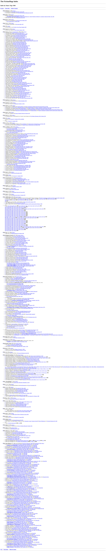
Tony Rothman (23, 123)
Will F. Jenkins (26, 437)
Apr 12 (28, 363)
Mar (23, 205)
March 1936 (22, 312)
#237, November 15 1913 (24, 146)
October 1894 (24, 183)
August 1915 (22, 302)
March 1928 (15, 284)
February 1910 (26, 401)
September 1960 (23, 496)
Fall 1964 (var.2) (16, 459)
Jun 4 (40, 361)
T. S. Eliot (21, 334)
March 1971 (23, 507)
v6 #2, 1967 (17, 517)
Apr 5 (22, 363)
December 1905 (24, 53)
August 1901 (26, 287)
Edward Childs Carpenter (30, 314)
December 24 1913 (20, 170)
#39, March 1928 (15, 283)
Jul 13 (45, 356)
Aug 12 (45, 370)
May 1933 (18, 278)
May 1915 (19, 51)
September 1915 (26, 71)
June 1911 (25, 301)
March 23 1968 (21, 253)
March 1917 (26, 92)
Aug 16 (29, 373)
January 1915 (24, 48)
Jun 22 (34, 356)
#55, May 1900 (21, 388)
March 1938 (47, 107)
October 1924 (25, 425)
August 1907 (18, 11)
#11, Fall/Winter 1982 (16, 531)
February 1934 (26, 305)
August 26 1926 (19, 375)
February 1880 (19, 182)
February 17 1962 (20, 250)
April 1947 (12, 310)
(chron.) (14, 10)
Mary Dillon (31, 366)
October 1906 (20, 405)
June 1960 (17, 248)
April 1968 (24, 457)
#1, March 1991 (13, 21)
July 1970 (18, 505)
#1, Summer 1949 (15, 119)
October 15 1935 (19, 103)
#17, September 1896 (22, 165)
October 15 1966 (19, 270)
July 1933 (24, 311)
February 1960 (18, 484)
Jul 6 (42, 356)
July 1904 (17, 81)
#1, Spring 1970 (19, 195)
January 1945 (21, 434)
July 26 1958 (26, 254)
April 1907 (17, 87)
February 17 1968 (24, 240)
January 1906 (22, 166)
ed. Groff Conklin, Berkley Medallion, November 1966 (21, 264)
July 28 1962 (21, 271)
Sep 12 (44, 357)
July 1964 (26, 530)
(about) (17, 177)
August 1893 (32, 181)
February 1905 (28, 85)
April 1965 (24, 520)
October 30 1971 (24, 269)
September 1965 (22, 444)
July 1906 (22, 33)
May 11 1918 (25, 369)
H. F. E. (24, 245)
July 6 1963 (16, 272)
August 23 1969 (28, 273)
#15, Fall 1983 (15, 511)
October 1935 (26, 293)
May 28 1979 (20, 239)
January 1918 (29, 201)
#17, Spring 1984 (15, 504)
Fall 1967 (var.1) (16, 543)
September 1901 (23, 299)
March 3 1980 (18, 266)
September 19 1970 (21, 243)
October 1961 (17, 454)
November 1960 (28, 456)
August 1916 (24, 38)
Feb (21, 205)
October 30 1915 (33, 359)
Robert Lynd (38, 334)
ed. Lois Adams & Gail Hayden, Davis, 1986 (21, 498)
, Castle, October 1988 (17, 524)
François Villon (12, 395)
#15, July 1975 (17, 437)
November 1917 (21, 46)
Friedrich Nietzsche (33, 291)
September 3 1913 (21, 148)
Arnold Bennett (16, 334)
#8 (12, 423)
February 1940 (30, 203)
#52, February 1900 (33, 396)
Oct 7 (32, 372)
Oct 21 (40, 372)
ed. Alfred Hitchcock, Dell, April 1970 (19, 445)
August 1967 (17, 515)
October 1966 (23, 450)
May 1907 (20, 150)
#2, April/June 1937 (34, 331)
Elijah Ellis (28, 443)
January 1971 (24, 525)
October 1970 (20, 465)
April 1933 (16, 316)
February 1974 (23, 497)
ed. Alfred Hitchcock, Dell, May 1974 (16, 486)
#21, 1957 (15, 439)
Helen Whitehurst (42, 421)
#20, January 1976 (25, 435)
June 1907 (25, 12)
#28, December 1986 (17, 433)
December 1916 (20, 43)
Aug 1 (30, 357)
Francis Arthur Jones (43, 366)
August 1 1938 (17, 186)
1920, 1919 (22, 157)
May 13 (39, 368)
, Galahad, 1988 (17, 512)
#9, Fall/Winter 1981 (16, 460)
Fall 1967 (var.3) (16, 493)
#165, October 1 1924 (21, 346)
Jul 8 (32, 370)
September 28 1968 (21, 274)
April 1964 (20, 509)
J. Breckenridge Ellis (100, 366)
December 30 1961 (23, 249)
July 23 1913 (22, 137)
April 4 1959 (19, 237)
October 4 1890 (25, 410)
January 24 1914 (12, 132)
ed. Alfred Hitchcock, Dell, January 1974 (19, 539)
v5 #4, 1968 (21, 506)
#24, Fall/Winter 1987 (16, 463)
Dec (39, 205)
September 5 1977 (22, 238)
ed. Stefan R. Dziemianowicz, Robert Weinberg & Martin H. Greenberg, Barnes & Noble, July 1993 (30, 16)
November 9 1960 (18, 267)
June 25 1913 (20, 130)
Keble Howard (13, 367)
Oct (35, 205)
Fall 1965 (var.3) (16, 469)
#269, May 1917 (18, 97)
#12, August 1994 (19, 417)
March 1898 (22, 134)
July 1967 (22, 489)
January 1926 (19, 15)
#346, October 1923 (38, 116)
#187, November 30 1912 (23, 147)
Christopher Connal (27, 421)
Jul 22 (40, 370)
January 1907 (19, 79)
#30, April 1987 (20, 431)
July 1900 (20, 168)
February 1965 (32, 332)
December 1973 (24, 451)
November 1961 (23, 513)
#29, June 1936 (19, 192)
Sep (33, 205)
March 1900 (25, 162)
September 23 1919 (21, 382)
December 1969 (21, 529)
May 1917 (21, 49)
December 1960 (16, 173)
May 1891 (18, 180)
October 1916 (18, 35)
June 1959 (19, 526)
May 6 (33, 368)
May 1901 (23, 158)
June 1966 (24, 491)
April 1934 (23, 353)
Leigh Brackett (31, 432)
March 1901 (31, 133)
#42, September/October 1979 (20, 432)
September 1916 (19, 62)
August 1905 (21, 34)
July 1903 (19, 163)
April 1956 (19, 251)
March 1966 (22, 540)
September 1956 (23, 100)
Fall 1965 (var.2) (16, 546)
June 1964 (22, 468)
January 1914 (16, 131)
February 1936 (20, 289)
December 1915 (19, 78)
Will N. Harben (36, 366)
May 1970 (20, 528)
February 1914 (21, 319)
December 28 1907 (23, 378)
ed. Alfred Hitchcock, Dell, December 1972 (18, 470)
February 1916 (21, 67)
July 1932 (23, 288)
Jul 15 (38, 370)
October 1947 (22, 113)
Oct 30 (21, 376)
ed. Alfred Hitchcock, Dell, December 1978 (21, 508)
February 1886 (19, 314)
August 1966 (21, 414)
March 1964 (21, 536)
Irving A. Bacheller (13, 366)
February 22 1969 (20, 241)
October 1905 (22, 47)
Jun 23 (35, 374)
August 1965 (19, 471)
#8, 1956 (18, 263)
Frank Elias (15, 31)
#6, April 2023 (14, 345)
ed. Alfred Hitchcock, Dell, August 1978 (17, 547)
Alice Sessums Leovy (45, 334)
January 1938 (51, 110)
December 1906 (26, 98)
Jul (29, 205)
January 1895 (21, 292)
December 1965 (26, 518)
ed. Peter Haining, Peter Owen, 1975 (26, 307)
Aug (31, 205)
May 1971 (20, 502)
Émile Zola (32, 322)
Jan (19, 205)
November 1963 (21, 537)
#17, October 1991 (13, 436)
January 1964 (24, 458)
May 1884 (23, 179)
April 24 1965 (20, 260)
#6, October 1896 (23, 285)
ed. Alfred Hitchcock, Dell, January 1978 (18, 534)
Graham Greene (17, 333)
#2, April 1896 (23, 324)
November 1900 (27, 286)
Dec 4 (39, 376)
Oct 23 (33, 377)
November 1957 (32, 385)
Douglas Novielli (35, 421)
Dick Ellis (24, 443)
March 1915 (18, 32)
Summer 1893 (20, 27)
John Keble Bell (20, 366)
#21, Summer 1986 (15, 499)
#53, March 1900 (23, 389)
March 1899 (21, 143)
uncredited (22, 119)
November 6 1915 (34, 360)
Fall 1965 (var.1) (16, 521)
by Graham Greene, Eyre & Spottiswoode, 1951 (37, 333)
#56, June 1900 (22, 390)
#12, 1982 (14, 453)
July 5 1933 (17, 245)
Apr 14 (40, 379)
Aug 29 (38, 357)
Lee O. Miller (22, 330)
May (26, 205)
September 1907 (22, 403)
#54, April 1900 (22, 395)
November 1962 (22, 500)
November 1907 (31, 40)
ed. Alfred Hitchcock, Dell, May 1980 (17, 449)
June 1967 (16, 481)
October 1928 (17, 80)
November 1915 (23, 61)
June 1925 (21, 17)
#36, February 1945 (12, 315)
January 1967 (23, 478)
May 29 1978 (20, 252)
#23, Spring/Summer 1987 (17, 523)
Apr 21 (43, 379)
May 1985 (36, 123)
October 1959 (19, 479)
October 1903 (21, 160)
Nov (12, 205)
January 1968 (23, 452)
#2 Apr (17, 291)
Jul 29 (43, 370)
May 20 (42, 368)
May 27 (45, 368)
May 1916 (25, 52)
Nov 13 (30, 376)
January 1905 (25, 66)
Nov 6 (28, 376)
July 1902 (15, 159)
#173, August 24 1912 (29, 151)
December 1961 (22, 527)
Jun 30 (40, 374)
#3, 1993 (21, 350)
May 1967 (16, 472)
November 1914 (19, 42)
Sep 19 (47, 357)
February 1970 (23, 501)
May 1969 (20, 447)
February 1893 (19, 178)
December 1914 (16, 59)
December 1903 (12, 164)
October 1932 (20, 320)
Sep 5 (42, 357)
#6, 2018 (15, 428)
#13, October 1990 (13, 438)
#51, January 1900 (26, 393)
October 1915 (19, 44)
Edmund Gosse (26, 334)
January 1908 (21, 36)
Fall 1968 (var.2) (16, 490)
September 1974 (23, 503)
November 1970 (22, 455)
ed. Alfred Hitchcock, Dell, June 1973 (17, 488)
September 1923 (16, 344)
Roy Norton (49, 366)
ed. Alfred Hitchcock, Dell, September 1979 (18, 516)
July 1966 (22, 492)
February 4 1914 (16, 138)
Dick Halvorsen (23, 385)
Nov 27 (36, 376)
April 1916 (20, 202)
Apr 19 (31, 363)
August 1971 (19, 477)
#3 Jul (22, 291)
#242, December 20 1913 (29, 152)
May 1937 (20, 24)
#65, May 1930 (14, 296)
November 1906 (24, 55)
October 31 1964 (20, 255)
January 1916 (17, 56)
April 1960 (17, 532)
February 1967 (22, 462)
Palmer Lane (24, 332)
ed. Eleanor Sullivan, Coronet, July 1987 (23, 461)
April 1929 (17, 313)
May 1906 (25, 96)
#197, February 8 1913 (27, 161)
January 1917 (20, 68)
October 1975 (21, 533)
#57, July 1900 (19, 392)
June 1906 (15, 129)
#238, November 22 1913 (26, 135)
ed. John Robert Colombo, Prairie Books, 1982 (17, 341)
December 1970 (21, 464)
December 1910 (20, 142)
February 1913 (26, 140)
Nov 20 (33, 376)
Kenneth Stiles (22, 331)
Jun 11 (45, 361)
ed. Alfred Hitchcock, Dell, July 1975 (17, 494)
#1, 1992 (20, 349)
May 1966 (25, 448)
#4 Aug (24, 291)
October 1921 (57, 334)
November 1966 (22, 483)
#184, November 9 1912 (23, 155)
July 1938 (36, 106)
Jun (5, 200)
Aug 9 (26, 373)
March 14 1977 (18, 236)
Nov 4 (45, 372)
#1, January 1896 (23, 322)
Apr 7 (38, 379)
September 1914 (26, 39)
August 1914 (15, 58)
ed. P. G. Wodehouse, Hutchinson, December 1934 (20, 246)
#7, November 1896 (16, 281)
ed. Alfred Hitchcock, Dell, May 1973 (16, 482)
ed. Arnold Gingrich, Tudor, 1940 (17, 290)
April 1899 (27, 139)
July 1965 (22, 545)
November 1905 (23, 54)
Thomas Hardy (32, 285)
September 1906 (23, 86)
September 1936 (18, 318)
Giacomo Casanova (27, 281)
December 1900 (21, 169)
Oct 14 (37, 372)
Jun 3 (48, 368)
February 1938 (50, 109)
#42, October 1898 (16, 149)
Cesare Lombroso (14, 324)
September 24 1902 (19, 337)
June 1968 (22, 446)
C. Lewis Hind (31, 334)
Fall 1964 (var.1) (16, 538)
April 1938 (39, 108)
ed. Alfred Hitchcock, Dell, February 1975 (17, 467)
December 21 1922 (18, 404)
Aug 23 (32, 373)
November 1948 (17, 233)
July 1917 (18, 69)
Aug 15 (35, 357)
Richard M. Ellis (38, 443)
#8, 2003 (18, 420)
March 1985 (31, 124)
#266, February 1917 (24, 65)
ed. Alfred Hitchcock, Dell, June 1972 (17, 522)
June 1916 (19, 75)
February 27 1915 (33, 358)
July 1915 (18, 60)
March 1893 (20, 277)
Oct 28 (43, 372)
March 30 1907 (27, 364)
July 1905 (19, 127)
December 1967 (27, 487)
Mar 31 (32, 379)
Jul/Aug (15, 230)
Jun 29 (40, 356)
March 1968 (22, 466)
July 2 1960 (21, 268)
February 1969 (21, 495)
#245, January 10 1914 (27, 153)
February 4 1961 (21, 242)
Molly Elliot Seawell (56, 366)
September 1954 (18, 262)
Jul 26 (21, 373)
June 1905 (20, 41)
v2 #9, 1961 (31, 330)
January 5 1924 (18, 371)
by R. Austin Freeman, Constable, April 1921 (25, 300)
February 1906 (29, 64)
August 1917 (16, 76)
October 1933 (22, 20)
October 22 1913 (18, 145)
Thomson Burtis (20, 106)
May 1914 (24, 74)
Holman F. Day (26, 366)
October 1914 (69, 366)
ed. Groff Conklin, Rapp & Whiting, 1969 (20, 265)
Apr (24, 205)
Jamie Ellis (32, 443)
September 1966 (23, 542)
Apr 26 (33, 363)
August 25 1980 (18, 244)
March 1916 (20, 89)
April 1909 (19, 402)
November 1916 (25, 83)
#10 (19, 423)
